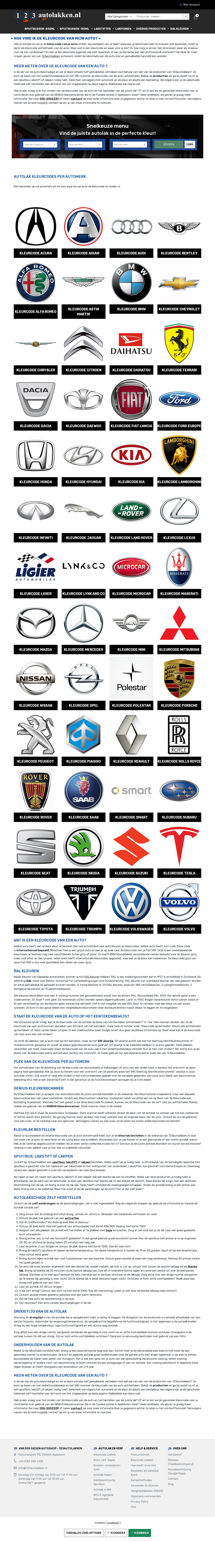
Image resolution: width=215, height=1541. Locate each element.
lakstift (71, 1162)
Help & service (147, 1448)
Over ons (180, 1448)
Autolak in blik (102, 1489)
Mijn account (191, 4)
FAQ (133, 1507)
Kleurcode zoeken (105, 1454)
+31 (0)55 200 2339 (30, 1461)
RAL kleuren (179, 28)
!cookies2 (113, 1522)
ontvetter (72, 1218)
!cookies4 (141, 1532)
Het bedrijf (175, 1454)
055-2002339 (49, 98)
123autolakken (51, 56)
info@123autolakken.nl (32, 1468)
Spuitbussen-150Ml (74, 28)
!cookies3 (117, 1532)
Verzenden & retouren (145, 1485)
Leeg (190, 144)
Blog (171, 1484)
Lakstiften (102, 28)
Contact (173, 1478)
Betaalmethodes (141, 1480)
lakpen (86, 1162)
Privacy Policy (139, 1501)
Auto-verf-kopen (104, 1460)
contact (76, 98)
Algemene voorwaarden (146, 1496)
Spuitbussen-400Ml (40, 28)
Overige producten (151, 28)
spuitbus (58, 1162)
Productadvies (140, 1454)
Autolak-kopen (103, 1474)
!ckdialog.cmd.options (83, 1532)
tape (109, 1230)
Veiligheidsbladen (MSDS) (147, 1490)
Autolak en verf (111, 1448)
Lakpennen (123, 28)
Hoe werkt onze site (143, 1465)
